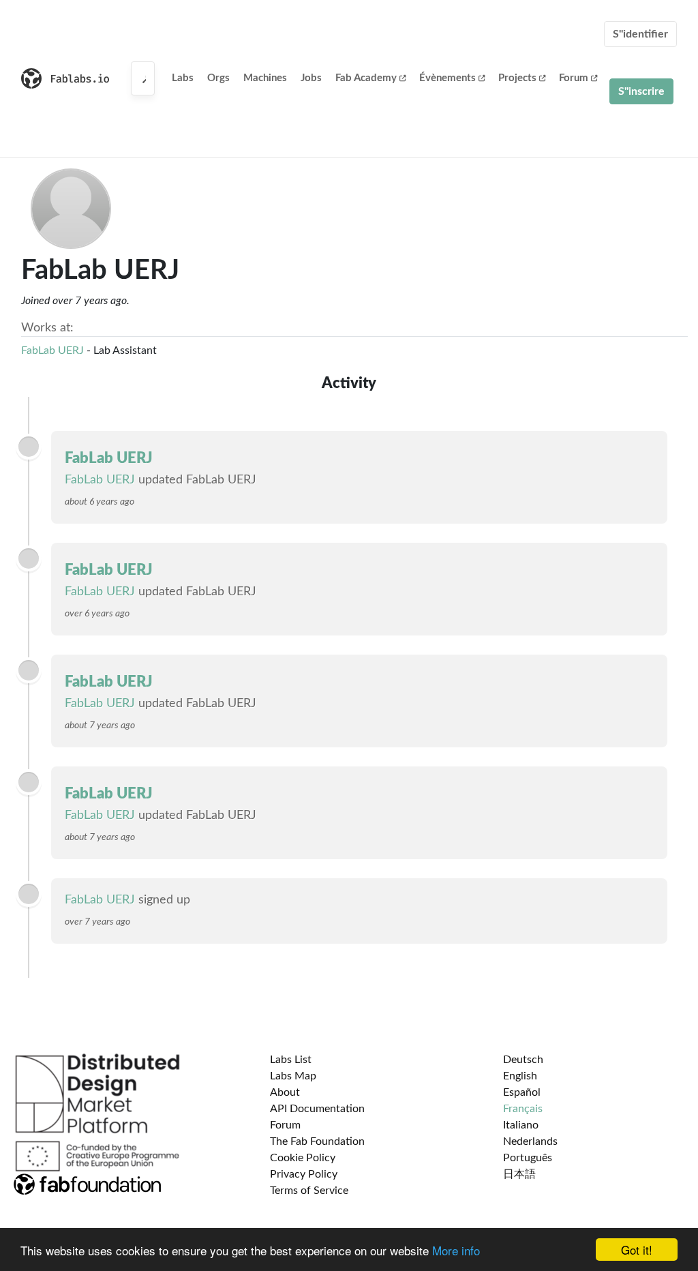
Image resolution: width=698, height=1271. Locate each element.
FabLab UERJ (52, 350)
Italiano (520, 1125)
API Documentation (317, 1108)
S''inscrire (641, 91)
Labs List (291, 1059)
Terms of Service (309, 1190)
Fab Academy (366, 78)
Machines (265, 78)
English (520, 1076)
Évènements (447, 78)
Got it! (636, 1249)
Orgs (218, 78)
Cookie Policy (302, 1157)
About (285, 1092)
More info (456, 1250)
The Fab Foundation (317, 1141)
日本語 (519, 1174)
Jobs (311, 78)
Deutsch (523, 1059)
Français (523, 1108)
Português (527, 1157)
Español (522, 1092)
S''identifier (640, 34)
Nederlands (530, 1141)
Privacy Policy (303, 1174)
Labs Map (293, 1076)
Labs (183, 78)
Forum (573, 78)
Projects (517, 78)
